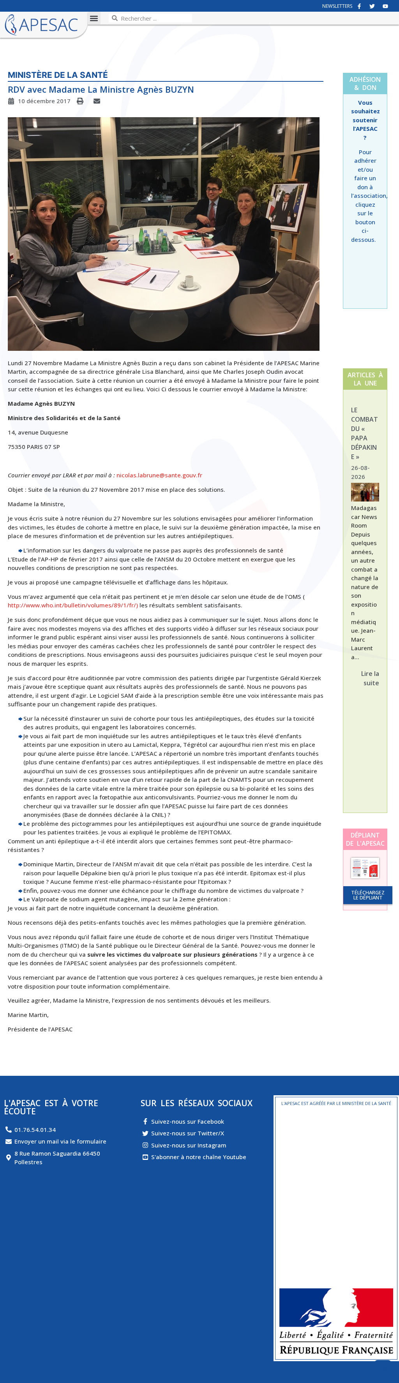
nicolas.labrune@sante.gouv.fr (159, 475)
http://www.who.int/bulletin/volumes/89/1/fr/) (73, 605)
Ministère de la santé (58, 75)
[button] (94, 18)
